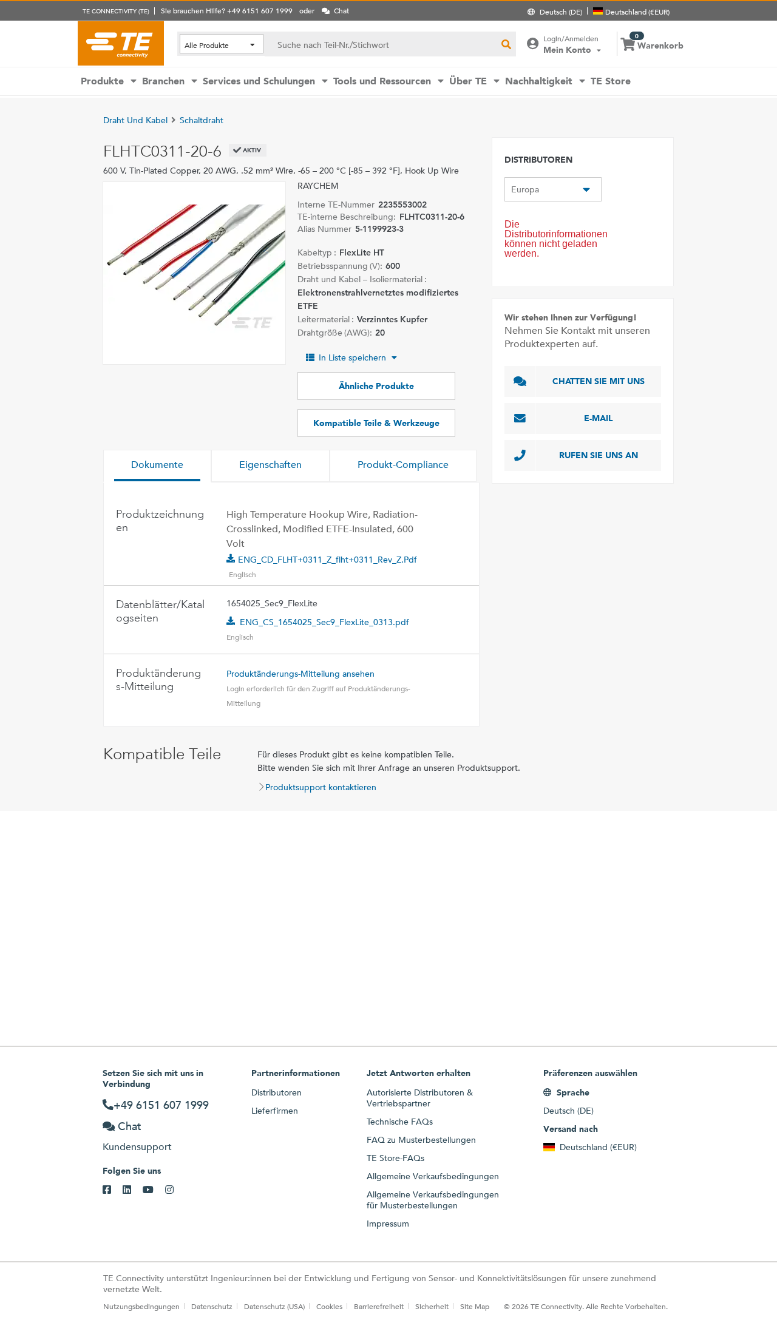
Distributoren (276, 1092)
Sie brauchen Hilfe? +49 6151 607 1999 (227, 10)
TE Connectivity (121, 43)
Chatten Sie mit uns (598, 381)
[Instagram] (175, 1190)
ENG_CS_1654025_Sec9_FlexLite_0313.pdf (324, 622)
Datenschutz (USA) (274, 1306)
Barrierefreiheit (379, 1306)
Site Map (474, 1306)
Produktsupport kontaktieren (320, 787)
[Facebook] (113, 1190)
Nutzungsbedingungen (141, 1306)
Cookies (329, 1306)
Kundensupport (137, 1146)
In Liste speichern (352, 357)
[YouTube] (154, 1190)
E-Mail (598, 418)
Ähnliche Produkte (376, 386)
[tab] (157, 466)
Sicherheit (432, 1306)
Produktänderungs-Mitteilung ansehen (300, 673)
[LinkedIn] (133, 1190)
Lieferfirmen (274, 1110)
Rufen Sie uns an (598, 455)
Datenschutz (211, 1306)
